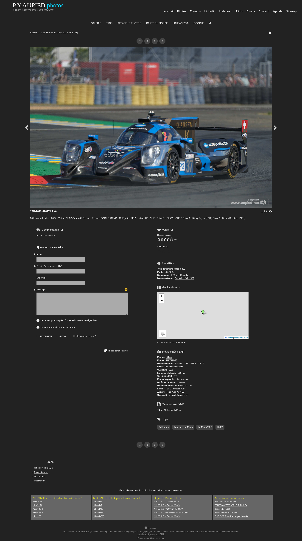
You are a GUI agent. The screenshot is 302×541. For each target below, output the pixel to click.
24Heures (164, 427)
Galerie (96, 23)
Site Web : (41, 278)
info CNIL (160, 534)
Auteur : (40, 254)
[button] (202, 312)
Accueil (168, 11)
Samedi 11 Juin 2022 (184, 278)
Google (198, 23)
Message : (41, 289)
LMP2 (220, 427)
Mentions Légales (146, 534)
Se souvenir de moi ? (86, 336)
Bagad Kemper (41, 472)
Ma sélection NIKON (43, 468)
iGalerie (153, 538)
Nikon (169, 357)
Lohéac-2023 (180, 23)
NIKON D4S (171, 360)
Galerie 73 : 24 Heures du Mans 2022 (49, 32)
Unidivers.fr (39, 481)
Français (150, 527)
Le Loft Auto (39, 476)
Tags (109, 23)
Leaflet (229, 337)
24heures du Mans (183, 427)
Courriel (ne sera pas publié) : (49, 266)
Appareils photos (129, 23)
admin (161, 538)
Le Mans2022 (205, 427)
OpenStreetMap (241, 337)
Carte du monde (157, 23)
